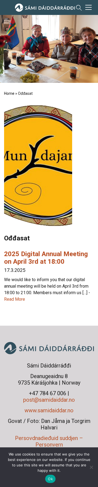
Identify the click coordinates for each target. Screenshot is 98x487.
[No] (91, 467)
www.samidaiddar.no (49, 410)
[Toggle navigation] (88, 7)
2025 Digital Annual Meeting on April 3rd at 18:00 (46, 257)
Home (9, 93)
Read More (14, 299)
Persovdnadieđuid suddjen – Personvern (49, 441)
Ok (50, 479)
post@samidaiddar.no (49, 400)
